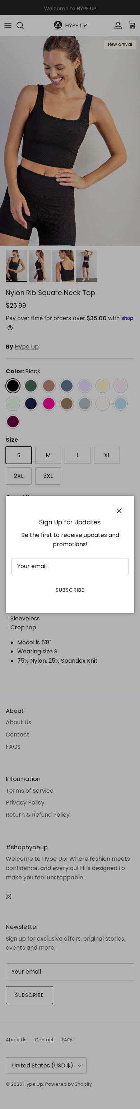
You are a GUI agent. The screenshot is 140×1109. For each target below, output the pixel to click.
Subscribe (70, 590)
